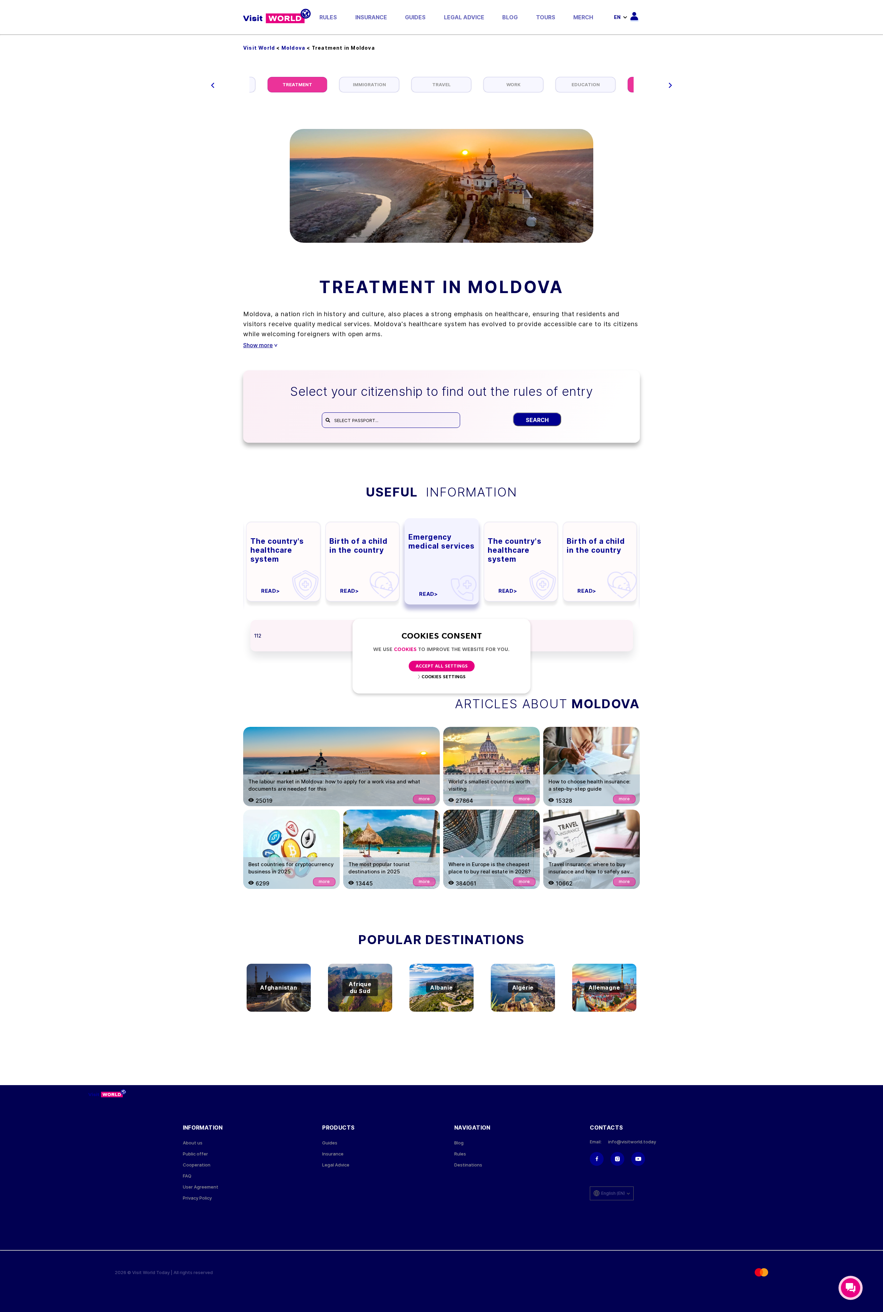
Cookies (405, 649)
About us (192, 1143)
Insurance (371, 17)
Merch (583, 17)
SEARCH (537, 420)
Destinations (468, 1165)
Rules (328, 17)
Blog (510, 17)
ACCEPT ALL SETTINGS (442, 666)
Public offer (195, 1154)
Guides (415, 17)
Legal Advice (464, 17)
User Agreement (200, 1187)
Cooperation (196, 1165)
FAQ (187, 1176)
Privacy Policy (197, 1198)
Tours (545, 17)
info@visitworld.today (632, 1142)
